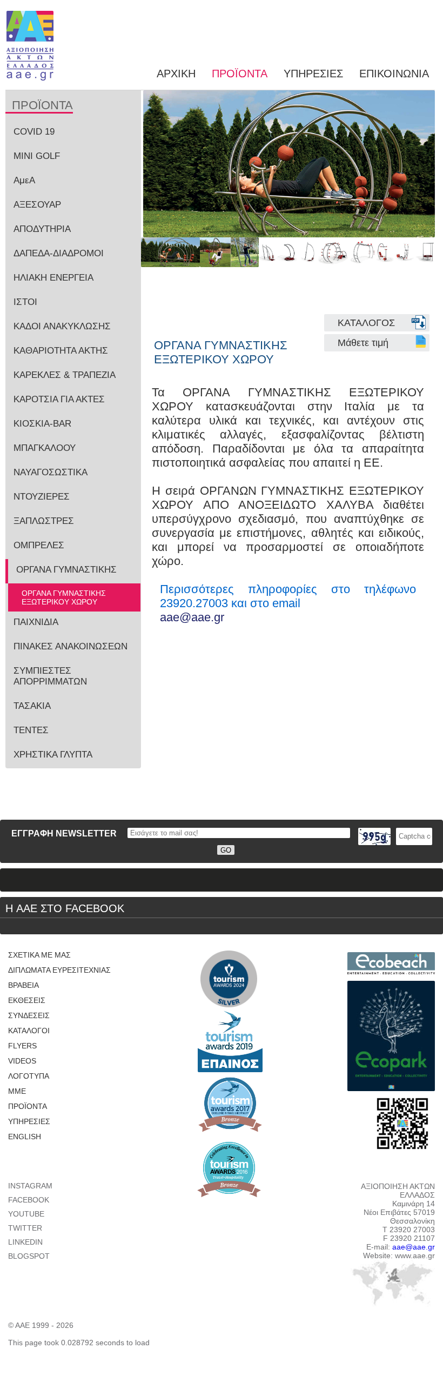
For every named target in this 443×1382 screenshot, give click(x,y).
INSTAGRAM (30, 1185)
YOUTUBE (26, 1214)
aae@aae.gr (192, 617)
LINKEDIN (25, 1242)
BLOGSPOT (29, 1256)
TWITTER (25, 1228)
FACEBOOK (28, 1199)
